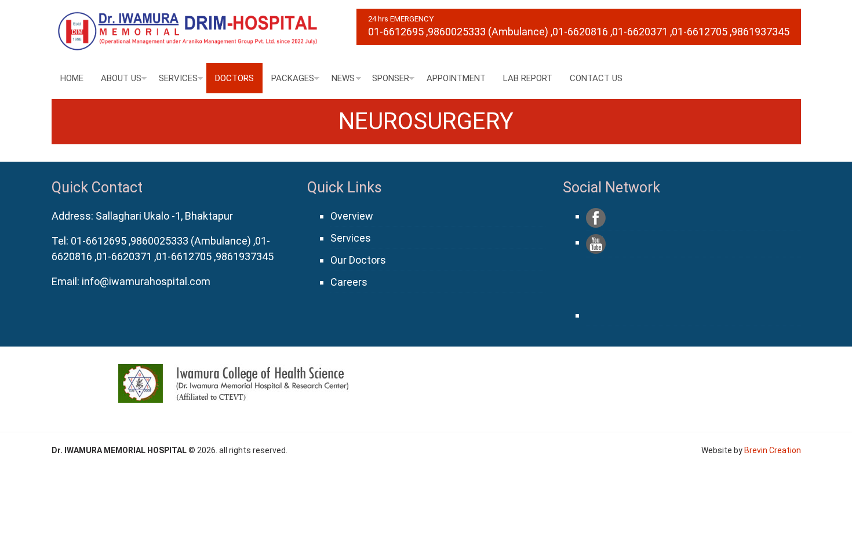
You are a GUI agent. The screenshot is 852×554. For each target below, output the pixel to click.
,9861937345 (759, 31)
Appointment (456, 78)
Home (71, 78)
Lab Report (527, 78)
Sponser (390, 78)
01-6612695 (396, 31)
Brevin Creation (772, 450)
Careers (348, 282)
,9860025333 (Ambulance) (487, 31)
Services (178, 78)
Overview (351, 216)
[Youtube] (596, 244)
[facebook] (596, 218)
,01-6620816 (579, 31)
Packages (292, 78)
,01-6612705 (698, 31)
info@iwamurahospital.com (146, 281)
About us (121, 78)
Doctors (234, 78)
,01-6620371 (639, 31)
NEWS (343, 78)
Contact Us (596, 78)
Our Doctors (358, 260)
